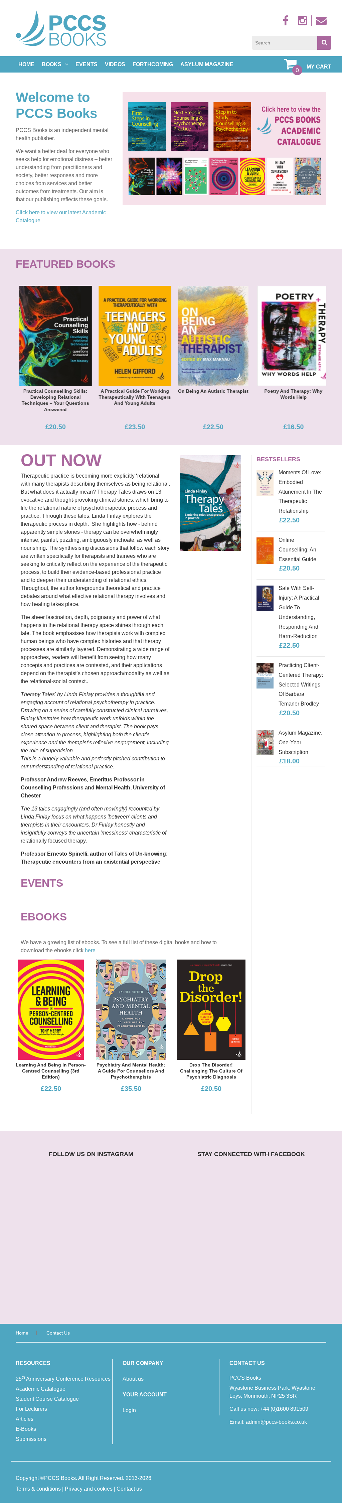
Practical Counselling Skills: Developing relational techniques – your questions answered (52, 400)
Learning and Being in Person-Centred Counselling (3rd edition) (51, 1071)
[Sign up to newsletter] (322, 22)
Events (86, 64)
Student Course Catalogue (47, 1399)
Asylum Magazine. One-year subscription (300, 742)
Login (129, 1410)
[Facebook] (286, 22)
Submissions (31, 1439)
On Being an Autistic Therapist (209, 391)
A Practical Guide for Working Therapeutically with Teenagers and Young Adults (131, 397)
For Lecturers (31, 1409)
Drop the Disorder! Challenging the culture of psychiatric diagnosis (211, 1071)
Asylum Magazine (206, 64)
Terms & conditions (38, 1489)
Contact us (58, 1333)
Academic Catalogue (40, 1389)
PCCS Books (60, 1478)
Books (51, 64)
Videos (115, 64)
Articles (24, 1419)
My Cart (319, 67)
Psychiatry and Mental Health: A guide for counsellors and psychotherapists (131, 1071)
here (90, 950)
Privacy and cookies (89, 1489)
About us (133, 1379)
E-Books (26, 1429)
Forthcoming (153, 64)
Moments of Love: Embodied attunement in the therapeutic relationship (300, 492)
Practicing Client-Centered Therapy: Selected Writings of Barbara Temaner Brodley (301, 684)
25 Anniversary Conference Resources (63, 1378)
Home (26, 64)
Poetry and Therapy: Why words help (290, 394)
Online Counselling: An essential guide (297, 549)
